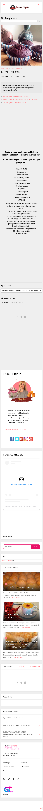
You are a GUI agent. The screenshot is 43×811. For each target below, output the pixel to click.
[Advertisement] (21, 127)
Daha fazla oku (16, 597)
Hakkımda (25, 767)
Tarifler (24, 763)
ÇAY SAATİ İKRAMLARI (16, 68)
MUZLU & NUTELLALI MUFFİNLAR (15, 96)
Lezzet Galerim (8, 767)
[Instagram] (18, 779)
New (7, 68)
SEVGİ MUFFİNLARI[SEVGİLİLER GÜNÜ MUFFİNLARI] (22, 100)
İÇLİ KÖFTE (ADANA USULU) (19, 587)
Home (2, 68)
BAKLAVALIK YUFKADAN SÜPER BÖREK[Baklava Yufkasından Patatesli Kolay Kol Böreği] (21, 644)
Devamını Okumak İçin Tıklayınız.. (17, 429)
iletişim (5, 771)
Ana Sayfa (6, 763)
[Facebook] (13, 779)
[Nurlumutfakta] (19, 9)
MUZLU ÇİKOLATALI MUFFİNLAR (15, 103)
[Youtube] (4, 779)
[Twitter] (9, 779)
